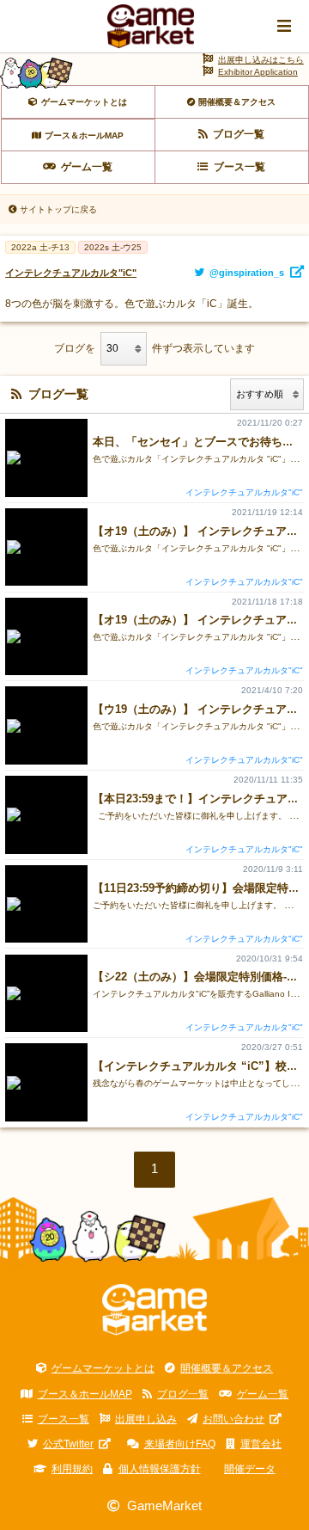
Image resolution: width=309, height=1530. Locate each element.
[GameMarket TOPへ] (155, 1310)
